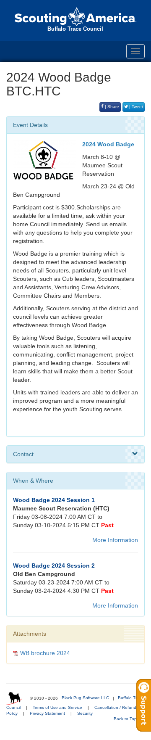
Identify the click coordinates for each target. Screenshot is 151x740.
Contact (23, 454)
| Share (111, 106)
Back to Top (126, 718)
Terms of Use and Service (57, 707)
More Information (115, 539)
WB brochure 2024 (45, 653)
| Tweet (135, 106)
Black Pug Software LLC (85, 697)
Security (85, 713)
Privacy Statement (47, 713)
